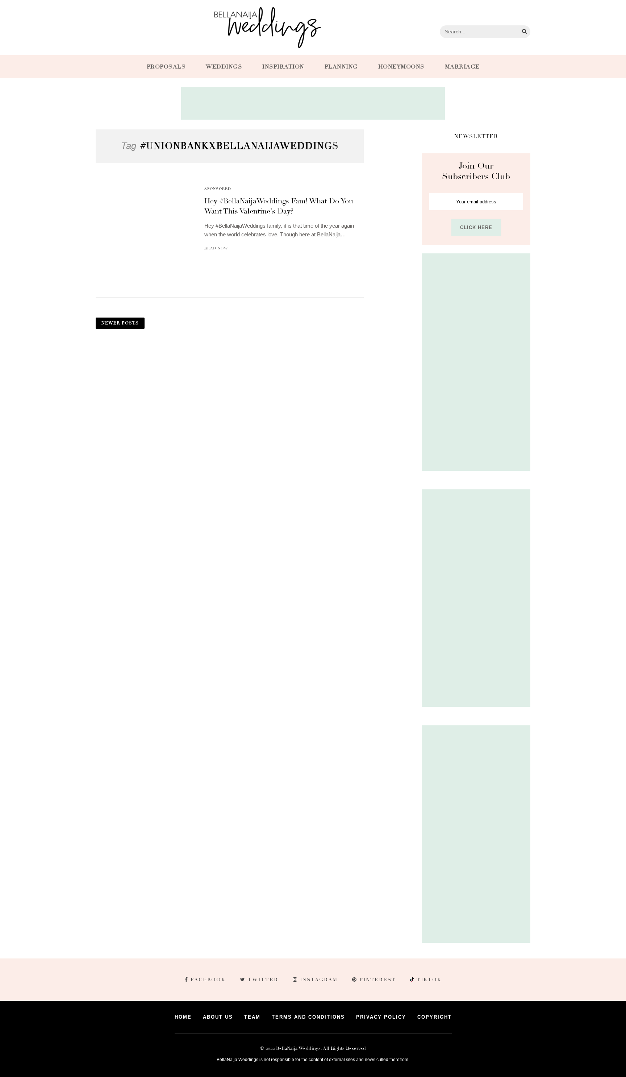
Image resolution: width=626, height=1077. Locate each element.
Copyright (434, 1017)
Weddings (224, 66)
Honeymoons (401, 66)
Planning (341, 66)
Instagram (319, 980)
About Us (218, 1017)
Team (252, 1017)
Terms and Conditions (308, 1017)
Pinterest (377, 980)
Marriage (462, 66)
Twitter (263, 980)
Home (183, 1017)
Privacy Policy (381, 1017)
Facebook (208, 980)
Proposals (166, 66)
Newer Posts (120, 323)
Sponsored (217, 189)
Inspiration (283, 66)
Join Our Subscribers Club (476, 171)
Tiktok (428, 980)
